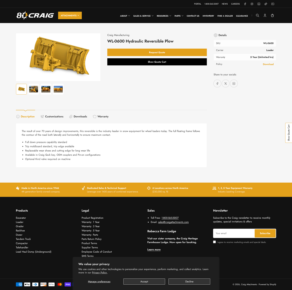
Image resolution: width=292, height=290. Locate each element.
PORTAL (197, 3)
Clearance (242, 15)
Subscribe (265, 233)
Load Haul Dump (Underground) (33, 252)
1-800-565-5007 (211, 3)
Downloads (80, 116)
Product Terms (89, 243)
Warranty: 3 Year (91, 226)
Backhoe (20, 230)
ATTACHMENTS (69, 15)
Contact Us (193, 15)
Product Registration (92, 218)
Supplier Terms (90, 247)
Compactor (22, 243)
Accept (144, 281)
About (123, 15)
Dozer (19, 235)
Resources (162, 15)
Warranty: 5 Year (91, 230)
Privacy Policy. (99, 272)
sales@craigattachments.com (173, 222)
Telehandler (22, 247)
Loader (19, 222)
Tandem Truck (23, 239)
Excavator (21, 218)
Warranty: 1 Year (91, 222)
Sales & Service (142, 15)
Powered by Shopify (267, 284)
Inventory (208, 15)
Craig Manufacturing (118, 35)
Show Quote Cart (157, 62)
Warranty (103, 116)
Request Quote (157, 52)
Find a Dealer (225, 15)
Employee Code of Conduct (97, 252)
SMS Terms (87, 256)
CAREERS (235, 3)
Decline (189, 281)
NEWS (225, 3)
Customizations (54, 116)
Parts (177, 15)
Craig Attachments (249, 284)
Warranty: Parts (90, 235)
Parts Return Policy (92, 239)
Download (268, 64)
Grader (20, 226)
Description (28, 116)
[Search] (257, 15)
